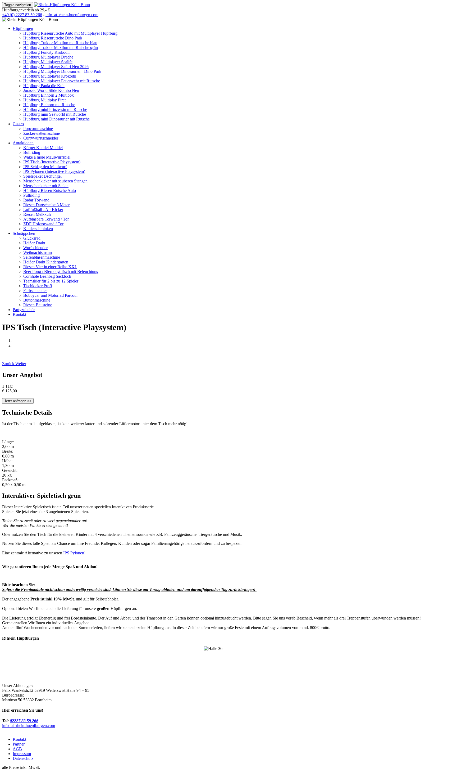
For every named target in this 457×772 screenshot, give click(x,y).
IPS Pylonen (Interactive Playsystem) (54, 171)
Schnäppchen (24, 233)
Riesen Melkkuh (37, 214)
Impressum (22, 753)
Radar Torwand (36, 200)
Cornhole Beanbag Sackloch (47, 276)
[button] (8, 363)
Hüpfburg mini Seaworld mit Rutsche (54, 114)
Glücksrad (31, 238)
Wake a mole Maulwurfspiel (46, 157)
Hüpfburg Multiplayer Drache (48, 57)
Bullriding (31, 152)
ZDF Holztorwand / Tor (43, 224)
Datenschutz (23, 758)
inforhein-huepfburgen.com (71, 14)
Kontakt (19, 314)
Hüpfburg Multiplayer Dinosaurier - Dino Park (62, 71)
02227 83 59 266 (24, 721)
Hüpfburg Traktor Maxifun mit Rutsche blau (60, 43)
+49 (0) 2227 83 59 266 (22, 14)
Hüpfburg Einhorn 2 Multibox (48, 95)
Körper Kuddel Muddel (43, 147)
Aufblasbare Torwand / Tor (46, 219)
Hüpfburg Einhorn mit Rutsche (49, 104)
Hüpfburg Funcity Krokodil (46, 52)
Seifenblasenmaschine (41, 257)
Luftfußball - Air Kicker (43, 209)
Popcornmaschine (38, 128)
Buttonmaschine (36, 300)
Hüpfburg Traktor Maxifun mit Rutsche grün (60, 47)
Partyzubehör (24, 309)
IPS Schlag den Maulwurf (45, 166)
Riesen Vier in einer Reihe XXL (50, 266)
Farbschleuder (35, 290)
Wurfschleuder (35, 247)
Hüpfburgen (23, 28)
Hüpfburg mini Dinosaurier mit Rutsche (56, 119)
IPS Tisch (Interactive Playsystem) (51, 162)
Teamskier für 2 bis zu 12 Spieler (50, 281)
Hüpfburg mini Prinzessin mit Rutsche (55, 109)
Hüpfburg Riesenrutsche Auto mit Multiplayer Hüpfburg (70, 33)
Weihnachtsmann (37, 252)
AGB (17, 749)
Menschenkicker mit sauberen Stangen (55, 181)
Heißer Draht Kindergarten (45, 262)
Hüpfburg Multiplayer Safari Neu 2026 (56, 66)
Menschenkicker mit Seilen (45, 185)
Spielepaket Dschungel (42, 176)
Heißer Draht (34, 243)
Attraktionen (23, 143)
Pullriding (31, 195)
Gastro (18, 124)
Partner (19, 744)
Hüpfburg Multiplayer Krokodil (49, 76)
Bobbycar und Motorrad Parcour (50, 295)
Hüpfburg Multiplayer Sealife (47, 62)
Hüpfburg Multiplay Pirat (44, 100)
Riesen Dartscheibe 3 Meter (46, 205)
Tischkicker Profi (37, 286)
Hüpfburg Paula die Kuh (44, 85)
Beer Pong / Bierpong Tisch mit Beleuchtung (60, 271)
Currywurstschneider (40, 138)
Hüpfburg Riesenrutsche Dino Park (52, 38)
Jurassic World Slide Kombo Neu (51, 90)
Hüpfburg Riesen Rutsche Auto (49, 190)
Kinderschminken (38, 228)
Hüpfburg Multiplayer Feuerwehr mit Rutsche (61, 81)
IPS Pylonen (73, 553)
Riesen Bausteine (37, 305)
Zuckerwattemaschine (41, 133)
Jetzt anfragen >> (17, 401)
